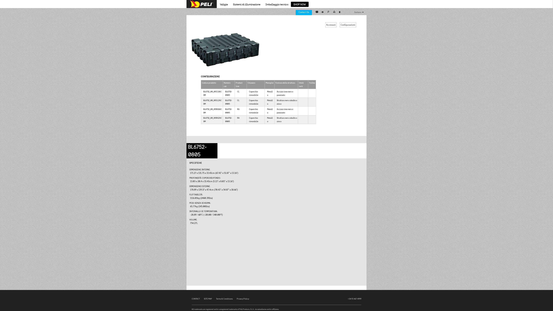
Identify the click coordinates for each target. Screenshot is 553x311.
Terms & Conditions (224, 299)
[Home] (201, 4)
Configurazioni (348, 24)
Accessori (331, 24)
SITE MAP (208, 299)
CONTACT (196, 299)
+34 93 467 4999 (354, 299)
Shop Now (299, 4)
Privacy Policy (243, 299)
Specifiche (195, 162)
